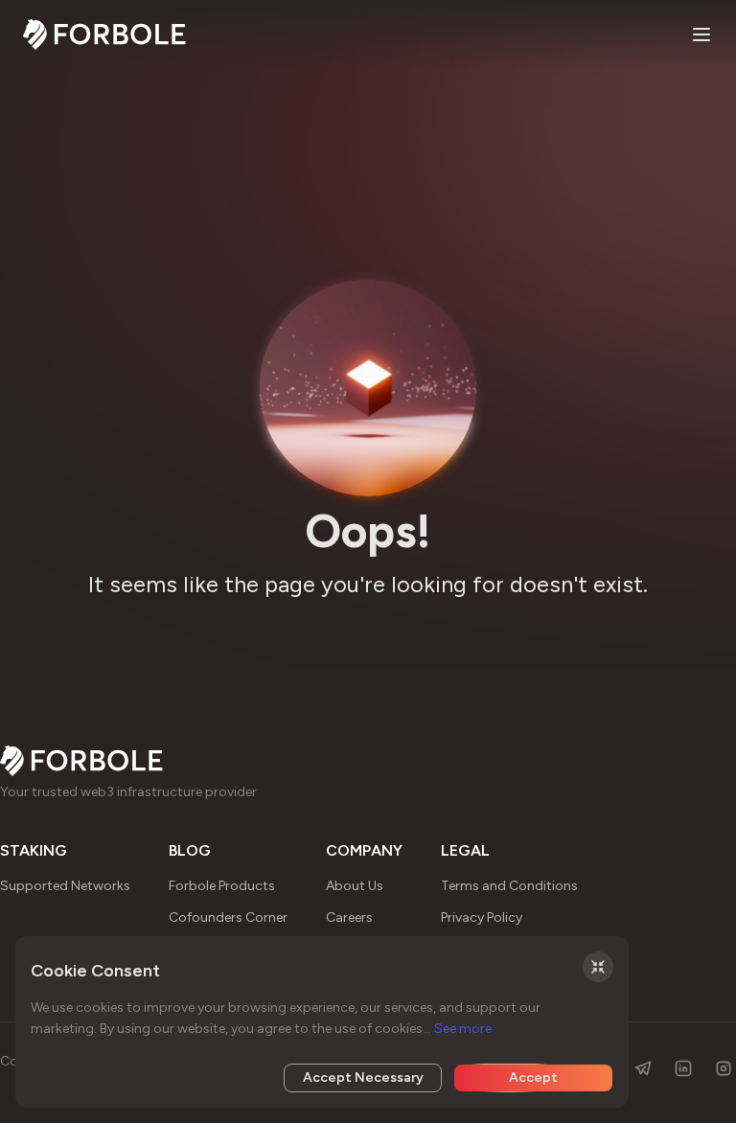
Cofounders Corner (228, 917)
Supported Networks (65, 886)
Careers (349, 917)
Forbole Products (222, 886)
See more (463, 1028)
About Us (354, 886)
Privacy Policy (481, 917)
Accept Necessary (363, 1077)
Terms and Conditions (509, 886)
